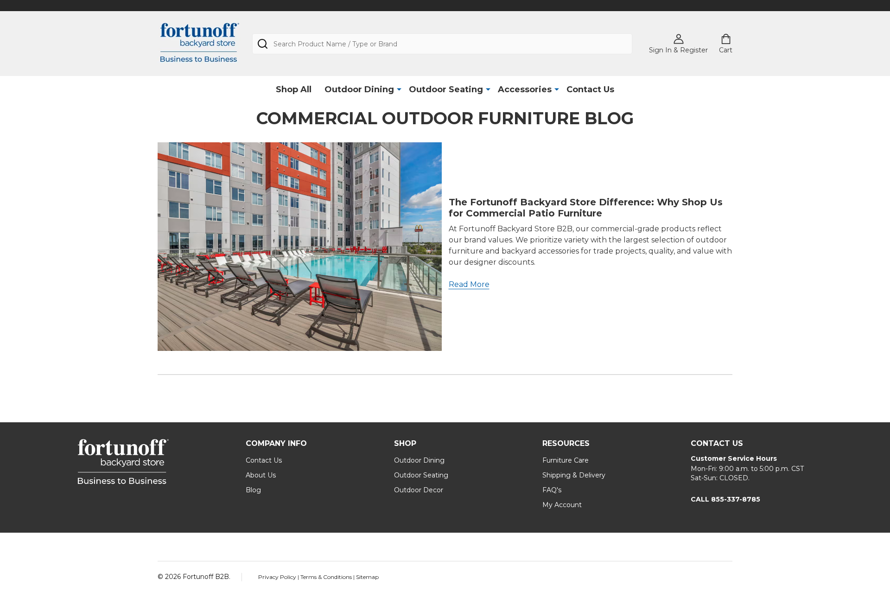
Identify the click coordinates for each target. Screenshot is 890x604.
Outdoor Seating (446, 89)
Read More (469, 284)
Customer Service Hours (734, 458)
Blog (253, 490)
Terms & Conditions (326, 576)
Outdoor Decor (418, 490)
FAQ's (551, 490)
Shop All (294, 89)
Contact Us (590, 89)
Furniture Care (565, 460)
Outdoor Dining (359, 89)
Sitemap (367, 576)
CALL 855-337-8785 (725, 499)
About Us (261, 475)
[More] (399, 89)
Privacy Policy (278, 576)
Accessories (525, 89)
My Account (562, 505)
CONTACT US (717, 443)
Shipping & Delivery (573, 475)
